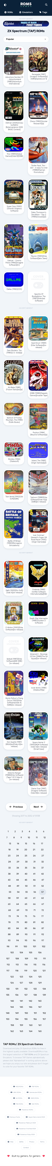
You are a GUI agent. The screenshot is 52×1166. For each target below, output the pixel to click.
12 (45, 837)
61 (34, 898)
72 (42, 910)
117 (7, 971)
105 (30, 952)
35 (26, 868)
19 (17, 849)
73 (9, 916)
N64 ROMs (35, 1104)
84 (17, 928)
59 (17, 898)
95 (26, 940)
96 (34, 940)
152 (44, 1013)
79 (17, 922)
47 (43, 880)
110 (35, 958)
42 (42, 874)
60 (26, 898)
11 (37, 837)
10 (29, 837)
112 (8, 964)
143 (39, 1001)
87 (43, 928)
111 (44, 958)
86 (34, 928)
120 (35, 971)
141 (21, 1001)
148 (7, 1013)
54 (18, 892)
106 (40, 952)
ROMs (10, 12)
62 (42, 898)
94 (17, 940)
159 (21, 1025)
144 (12, 1007)
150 (26, 1013)
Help (11, 1142)
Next (36, 806)
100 (25, 946)
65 (26, 904)
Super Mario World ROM (36, 1117)
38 (9, 874)
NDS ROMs (19, 1086)
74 (18, 916)
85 (26, 928)
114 (26, 964)
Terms (42, 1142)
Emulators (27, 12)
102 (43, 946)
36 (34, 868)
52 (42, 886)
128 (30, 983)
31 (34, 862)
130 (7, 989)
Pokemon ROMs (27, 1110)
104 (21, 952)
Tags (44, 12)
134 (44, 989)
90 (26, 934)
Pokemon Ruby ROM (27, 1134)
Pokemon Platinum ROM (27, 1123)
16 (34, 843)
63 (9, 904)
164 (30, 1031)
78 (9, 922)
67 (43, 904)
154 (16, 1019)
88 (9, 934)
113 (17, 964)
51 (34, 886)
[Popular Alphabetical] (26, 40)
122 (12, 977)
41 (34, 874)
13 (10, 843)
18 (9, 849)
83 (9, 928)
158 (12, 1025)
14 (18, 843)
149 (17, 1013)
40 (26, 874)
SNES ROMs (34, 1098)
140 (12, 1001)
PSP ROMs (35, 1086)
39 (17, 874)
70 (26, 910)
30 (26, 862)
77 (42, 916)
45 (26, 880)
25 (26, 856)
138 (35, 995)
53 (10, 892)
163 (21, 1031)
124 (30, 977)
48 (9, 886)
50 (26, 886)
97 (43, 940)
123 (21, 977)
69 (18, 910)
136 (16, 995)
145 (21, 1007)
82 (42, 922)
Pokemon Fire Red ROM (27, 1129)
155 (26, 1019)
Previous (18, 806)
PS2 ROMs (19, 1104)
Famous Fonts (14, 1117)
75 (26, 916)
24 (17, 856)
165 (40, 1031)
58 (9, 898)
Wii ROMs (19, 1098)
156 (35, 1019)
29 (18, 862)
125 (40, 977)
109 (26, 958)
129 (40, 983)
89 (17, 934)
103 (12, 952)
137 (26, 995)
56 (35, 892)
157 (44, 1019)
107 (7, 958)
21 (34, 849)
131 (16, 989)
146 (30, 1007)
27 (43, 856)
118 (16, 971)
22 (42, 849)
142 (30, 1001)
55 (26, 892)
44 (17, 880)
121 (44, 971)
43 (9, 880)
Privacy (31, 1142)
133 (35, 989)
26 (34, 856)
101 (34, 946)
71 (34, 910)
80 (26, 922)
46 (34, 880)
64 (17, 904)
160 (30, 1025)
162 (12, 1031)
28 (9, 862)
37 (42, 868)
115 (34, 964)
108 (17, 958)
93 (9, 940)
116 (43, 964)
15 (26, 843)
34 (18, 868)
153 (7, 1019)
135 (7, 995)
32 (42, 862)
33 (9, 868)
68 (9, 910)
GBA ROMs (17, 1092)
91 (34, 934)
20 (25, 849)
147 (40, 1007)
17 (42, 843)
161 (39, 1025)
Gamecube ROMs (35, 1092)
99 (16, 946)
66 (34, 904)
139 (44, 995)
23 (9, 856)
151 (35, 1013)
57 (42, 892)
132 (26, 989)
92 (42, 934)
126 (12, 983)
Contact (26, 1147)
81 (34, 922)
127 (21, 983)
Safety (21, 1142)
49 (18, 886)
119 (25, 971)
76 (34, 916)
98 (8, 946)
